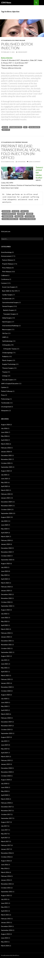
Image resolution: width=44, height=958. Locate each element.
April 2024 (4, 533)
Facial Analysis (34, 127)
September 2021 (6, 652)
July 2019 (4, 741)
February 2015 (6, 919)
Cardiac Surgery (7, 295)
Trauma (4, 372)
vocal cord (30, 216)
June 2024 (4, 525)
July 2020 (4, 698)
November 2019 (6, 726)
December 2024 (6, 502)
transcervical (8, 216)
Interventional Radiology (10, 325)
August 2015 (5, 895)
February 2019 (6, 760)
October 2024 (6, 509)
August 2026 (5, 424)
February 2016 (6, 876)
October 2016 (6, 857)
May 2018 (4, 791)
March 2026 (5, 444)
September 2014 (6, 930)
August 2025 (5, 471)
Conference (5, 279)
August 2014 (5, 934)
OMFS (4, 337)
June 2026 (4, 432)
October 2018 (6, 776)
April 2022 (4, 625)
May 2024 (4, 529)
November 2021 (6, 644)
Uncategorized (6, 407)
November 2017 (6, 810)
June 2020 (4, 702)
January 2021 (5, 683)
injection (6, 129)
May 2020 (4, 706)
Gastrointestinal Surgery (10, 302)
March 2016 (5, 872)
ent (25, 127)
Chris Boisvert (22, 52)
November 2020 (6, 687)
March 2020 (5, 714)
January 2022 (5, 637)
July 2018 (4, 783)
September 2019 (6, 733)
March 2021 (5, 675)
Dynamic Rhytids (15, 127)
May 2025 (4, 482)
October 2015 (6, 888)
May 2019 (4, 749)
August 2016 (5, 861)
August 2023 (5, 563)
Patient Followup (6, 391)
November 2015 (6, 884)
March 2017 (5, 841)
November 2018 (6, 772)
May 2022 (4, 621)
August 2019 (5, 737)
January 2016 (5, 880)
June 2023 (4, 571)
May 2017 (4, 834)
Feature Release (7, 260)
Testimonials (5, 403)
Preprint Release (21, 142)
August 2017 (5, 822)
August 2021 (5, 656)
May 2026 (4, 436)
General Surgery (7, 306)
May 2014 (4, 942)
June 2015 (4, 903)
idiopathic (6, 211)
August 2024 (5, 517)
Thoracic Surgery (8, 368)
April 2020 (4, 710)
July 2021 (4, 660)
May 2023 (4, 575)
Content (4, 283)
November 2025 (6, 459)
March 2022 (5, 629)
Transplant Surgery (9, 314)
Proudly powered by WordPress (10, 955)
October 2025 (6, 463)
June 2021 (4, 664)
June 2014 (4, 938)
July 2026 (4, 428)
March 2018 (5, 799)
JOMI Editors (21, 161)
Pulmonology (5, 399)
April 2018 (4, 795)
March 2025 (5, 490)
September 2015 (6, 891)
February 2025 (6, 494)
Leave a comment (34, 161)
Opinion (3, 387)
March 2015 (5, 915)
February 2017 (6, 845)
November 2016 (6, 853)
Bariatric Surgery (8, 310)
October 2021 (6, 648)
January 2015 (5, 922)
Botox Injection (6, 58)
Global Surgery (7, 318)
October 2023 (6, 556)
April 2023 (4, 579)
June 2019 (4, 745)
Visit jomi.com (5, 231)
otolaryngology (9, 213)
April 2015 (4, 911)
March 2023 (5, 583)
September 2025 (6, 467)
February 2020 (6, 718)
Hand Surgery (6, 322)
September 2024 (6, 513)
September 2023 (6, 560)
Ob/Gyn (5, 333)
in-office (16, 211)
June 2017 (4, 830)
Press (3, 395)
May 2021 (4, 668)
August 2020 (5, 695)
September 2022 (6, 606)
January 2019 (5, 764)
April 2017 (4, 837)
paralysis (21, 213)
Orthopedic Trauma (9, 349)
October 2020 (6, 691)
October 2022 (6, 602)
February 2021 (6, 679)
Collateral (4, 275)
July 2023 (4, 567)
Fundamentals (7, 298)
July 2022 (4, 614)
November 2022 (6, 598)
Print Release (20, 40)
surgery (29, 213)
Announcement (6, 256)
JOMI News (6, 2)
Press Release (7, 268)
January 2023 (5, 590)
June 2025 (4, 478)
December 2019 (6, 722)
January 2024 (5, 544)
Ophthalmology (7, 341)
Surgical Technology (9, 364)
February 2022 (6, 633)
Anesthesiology (6, 252)
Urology (4, 376)
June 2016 (4, 864)
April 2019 (4, 753)
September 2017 (6, 818)
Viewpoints (5, 410)
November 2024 (6, 506)
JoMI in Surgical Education (9, 383)
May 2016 (4, 868)
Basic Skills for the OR (9, 291)
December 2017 (6, 807)
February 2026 (6, 448)
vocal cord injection (10, 219)
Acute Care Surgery (8, 287)
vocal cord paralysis (28, 219)
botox (5, 127)
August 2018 (5, 780)
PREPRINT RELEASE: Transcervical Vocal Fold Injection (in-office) (21, 152)
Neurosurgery (6, 329)
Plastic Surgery (7, 360)
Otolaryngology (8, 40)
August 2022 (5, 610)
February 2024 (6, 540)
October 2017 (6, 814)
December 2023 (6, 548)
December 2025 (6, 455)
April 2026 (4, 440)
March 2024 (5, 536)
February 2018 (6, 803)
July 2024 (4, 521)
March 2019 (5, 756)
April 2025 (4, 486)
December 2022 (6, 594)
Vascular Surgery (7, 380)
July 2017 (4, 826)
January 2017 (5, 849)
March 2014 (5, 946)
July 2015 (4, 899)
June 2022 (4, 617)
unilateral (19, 216)
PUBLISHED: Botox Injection (17, 46)
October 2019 (6, 729)
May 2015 (4, 907)
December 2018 (6, 768)
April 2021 (4, 671)
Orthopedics (6, 345)
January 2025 (5, 498)
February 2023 (6, 587)
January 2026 (5, 451)
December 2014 (6, 926)
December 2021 (6, 641)
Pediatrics (5, 356)
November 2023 (6, 552)
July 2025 (4, 475)
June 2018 (4, 787)
